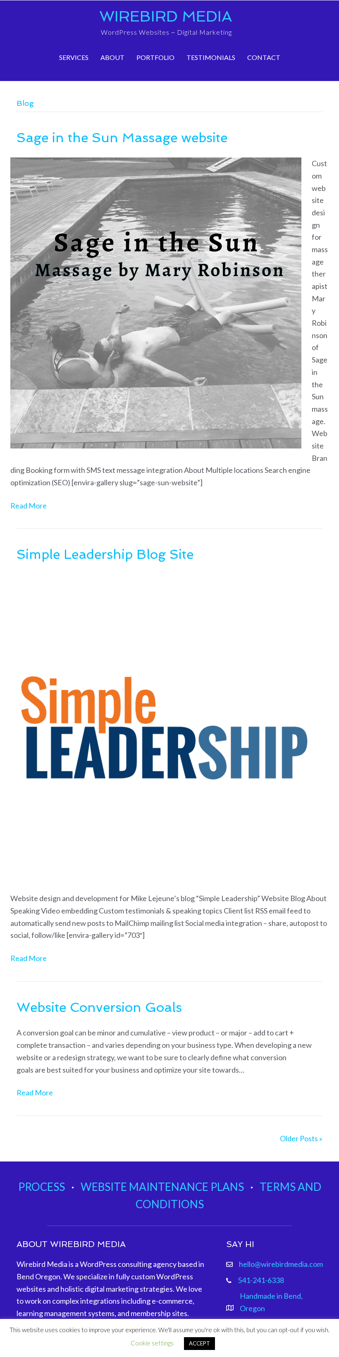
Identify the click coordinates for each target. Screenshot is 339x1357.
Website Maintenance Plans (162, 1186)
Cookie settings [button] (152, 1343)
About (112, 57)
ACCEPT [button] (199, 1343)
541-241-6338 (261, 1280)
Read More (28, 505)
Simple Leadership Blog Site (105, 554)
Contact (263, 57)
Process (41, 1186)
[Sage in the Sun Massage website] (155, 302)
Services (73, 57)
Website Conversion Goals (99, 1007)
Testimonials (210, 57)
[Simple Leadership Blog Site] (164, 727)
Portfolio (155, 57)
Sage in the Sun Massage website (122, 137)
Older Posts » (301, 1138)
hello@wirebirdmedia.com (281, 1264)
